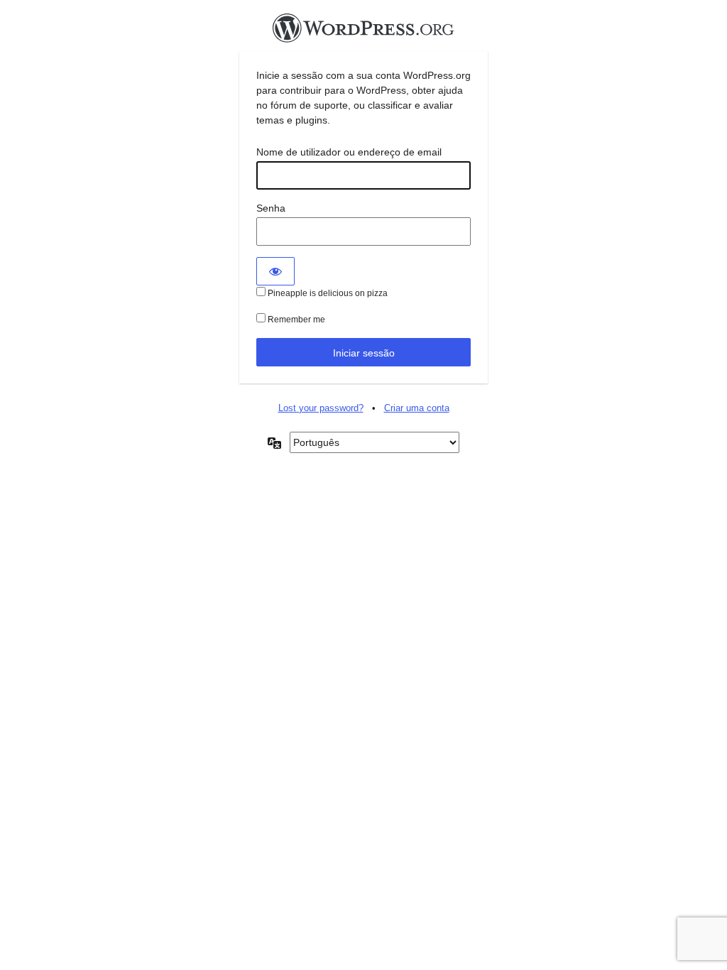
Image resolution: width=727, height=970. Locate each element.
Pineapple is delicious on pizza (327, 293)
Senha (270, 208)
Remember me (295, 320)
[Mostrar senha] (275, 271)
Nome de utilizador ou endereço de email (349, 152)
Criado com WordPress (363, 31)
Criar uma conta (416, 408)
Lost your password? (321, 408)
